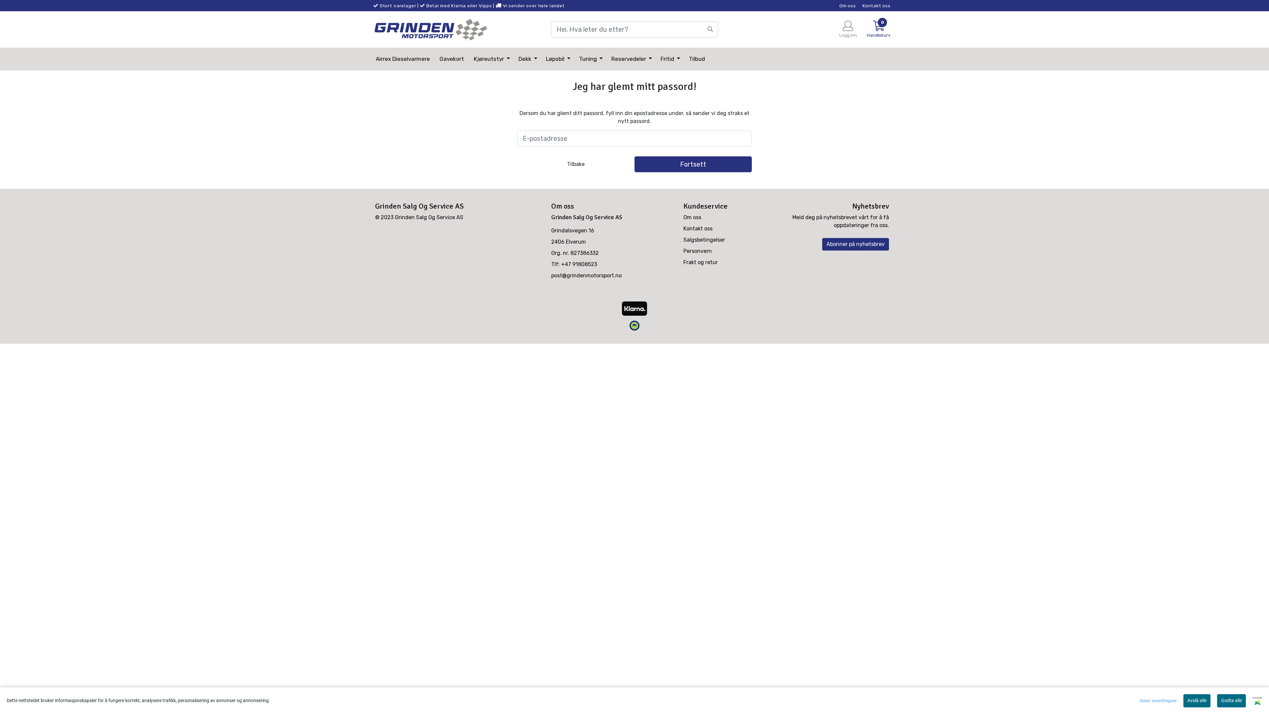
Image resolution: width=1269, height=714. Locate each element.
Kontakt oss (877, 5)
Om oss (847, 5)
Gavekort (452, 59)
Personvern (697, 251)
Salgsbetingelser (704, 240)
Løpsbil (556, 59)
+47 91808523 (579, 264)
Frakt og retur (700, 262)
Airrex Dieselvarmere (403, 59)
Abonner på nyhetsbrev (856, 244)
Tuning (588, 59)
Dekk (526, 59)
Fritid (668, 59)
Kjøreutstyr (489, 59)
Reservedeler (629, 59)
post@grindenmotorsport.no (586, 275)
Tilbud (697, 59)
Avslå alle (1197, 700)
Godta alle (1231, 700)
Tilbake (576, 164)
